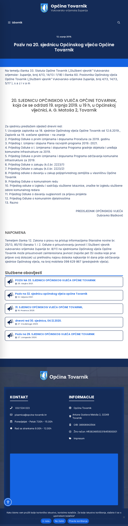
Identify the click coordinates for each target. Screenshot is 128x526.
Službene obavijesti (23, 272)
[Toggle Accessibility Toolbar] (8, 502)
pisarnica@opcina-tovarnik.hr (31, 414)
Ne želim (59, 521)
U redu (46, 521)
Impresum (79, 438)
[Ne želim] (124, 517)
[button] (118, 22)
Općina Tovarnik (69, 6)
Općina (78, 408)
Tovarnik (87, 408)
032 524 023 (22, 408)
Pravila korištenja (78, 521)
